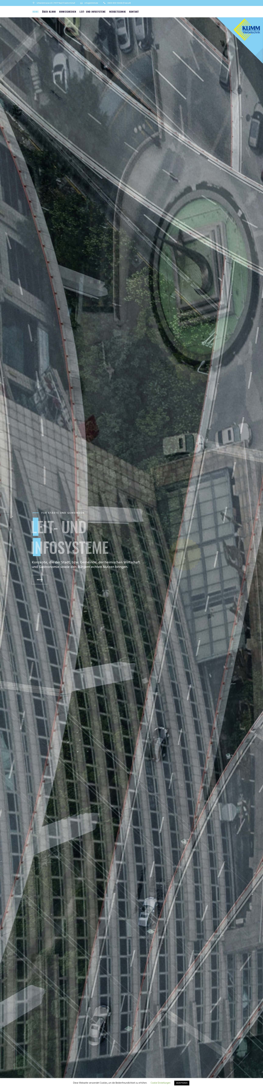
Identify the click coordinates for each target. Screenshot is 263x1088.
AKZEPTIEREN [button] (182, 1083)
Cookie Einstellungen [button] (160, 1082)
